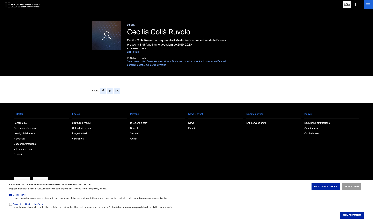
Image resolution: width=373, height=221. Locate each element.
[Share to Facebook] (103, 91)
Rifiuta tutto (352, 186)
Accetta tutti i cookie (325, 186)
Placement (19, 139)
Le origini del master (25, 133)
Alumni (134, 139)
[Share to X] (110, 91)
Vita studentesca (23, 149)
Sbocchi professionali (25, 144)
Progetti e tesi (79, 133)
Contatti (18, 155)
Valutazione (78, 139)
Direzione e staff (138, 123)
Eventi (191, 128)
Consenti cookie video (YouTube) (28, 204)
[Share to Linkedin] (117, 91)
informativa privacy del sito (93, 189)
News (191, 123)
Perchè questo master (25, 128)
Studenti (134, 133)
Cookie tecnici (19, 195)
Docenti (134, 128)
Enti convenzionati (256, 123)
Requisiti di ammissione (317, 123)
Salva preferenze (352, 215)
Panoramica (20, 123)
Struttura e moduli (81, 123)
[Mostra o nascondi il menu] (368, 4)
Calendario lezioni (81, 128)
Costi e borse (311, 133)
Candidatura (311, 128)
